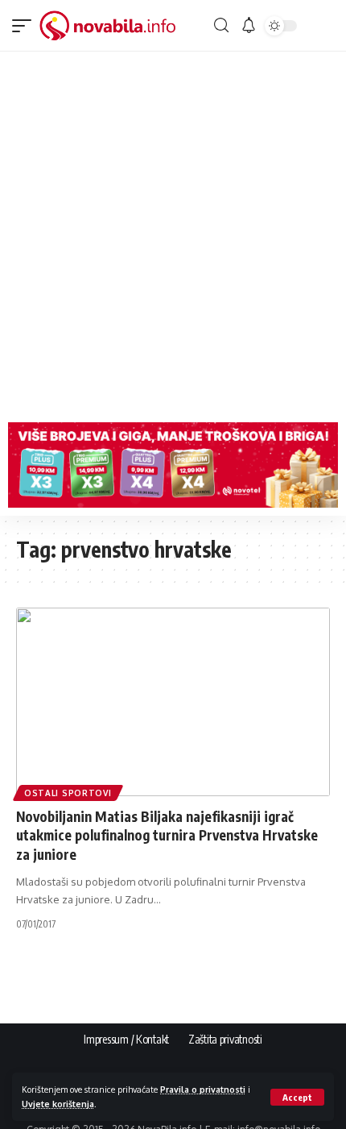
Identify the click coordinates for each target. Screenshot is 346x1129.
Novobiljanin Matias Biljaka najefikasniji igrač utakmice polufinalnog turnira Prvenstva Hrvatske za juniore (167, 835)
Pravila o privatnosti (202, 1089)
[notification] (249, 26)
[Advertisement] (173, 233)
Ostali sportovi (68, 793)
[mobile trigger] (25, 25)
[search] (221, 25)
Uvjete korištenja (58, 1103)
